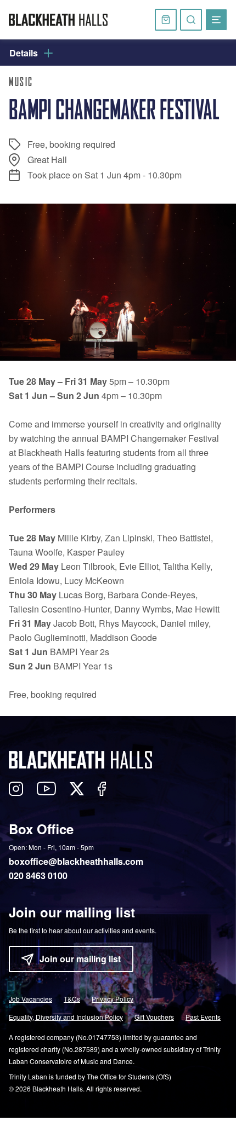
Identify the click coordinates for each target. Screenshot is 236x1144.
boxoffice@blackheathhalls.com (76, 861)
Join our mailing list (80, 958)
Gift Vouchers (154, 1016)
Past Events (203, 1016)
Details (23, 53)
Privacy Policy (112, 998)
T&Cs (72, 998)
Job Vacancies (30, 998)
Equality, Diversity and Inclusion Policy (66, 1016)
